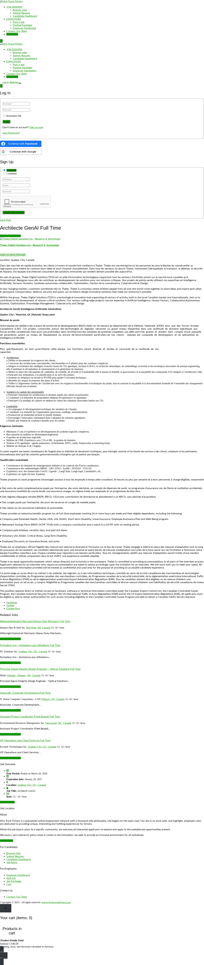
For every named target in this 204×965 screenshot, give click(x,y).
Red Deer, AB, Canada (38, 627)
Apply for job (7, 802)
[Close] (5, 908)
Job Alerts (12, 862)
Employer (11, 170)
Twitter (10, 605)
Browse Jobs (20, 10)
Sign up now (36, 127)
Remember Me (13, 115)
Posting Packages (22, 25)
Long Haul (5, 220)
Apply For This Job (10, 639)
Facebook (11, 602)
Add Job (11, 878)
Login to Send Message (13, 254)
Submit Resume (21, 13)
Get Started (6, 840)
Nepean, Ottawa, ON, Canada (23, 675)
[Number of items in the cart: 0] (1, 41)
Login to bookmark (10, 236)
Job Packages (13, 881)
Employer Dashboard (24, 28)
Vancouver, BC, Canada (58, 723)
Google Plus (13, 608)
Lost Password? (11, 133)
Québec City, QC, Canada (32, 651)
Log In (6, 82)
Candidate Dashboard (25, 16)
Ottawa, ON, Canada (53, 699)
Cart (8, 884)
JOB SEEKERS (14, 7)
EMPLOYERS (13, 19)
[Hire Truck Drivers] (11, 1)
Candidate (12, 173)
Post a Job (18, 22)
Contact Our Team (16, 31)
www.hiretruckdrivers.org (56, 902)
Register (14, 82)
